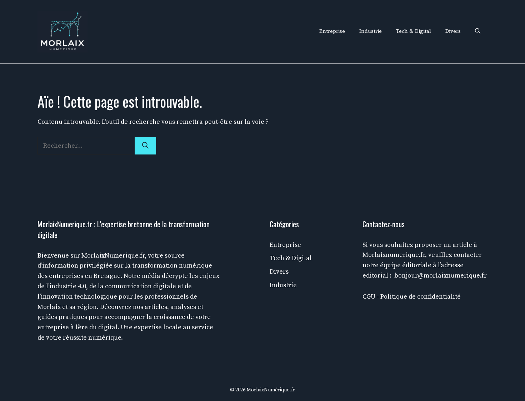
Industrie (370, 31)
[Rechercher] (145, 145)
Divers (453, 31)
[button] (478, 31)
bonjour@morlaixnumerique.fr (440, 275)
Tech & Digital (413, 31)
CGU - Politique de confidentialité (411, 297)
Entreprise (332, 31)
